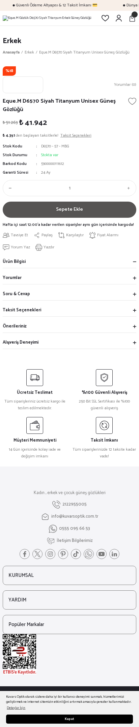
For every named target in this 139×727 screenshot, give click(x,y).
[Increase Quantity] (130, 188)
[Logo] (47, 18)
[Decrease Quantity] (9, 188)
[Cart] (132, 18)
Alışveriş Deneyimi (20, 342)
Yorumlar (12, 277)
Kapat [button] (69, 719)
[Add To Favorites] (132, 101)
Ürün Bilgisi (14, 261)
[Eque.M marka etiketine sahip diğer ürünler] (23, 84)
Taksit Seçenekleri (22, 310)
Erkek (12, 41)
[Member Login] (119, 18)
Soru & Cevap (16, 294)
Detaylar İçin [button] (16, 708)
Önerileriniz (15, 326)
